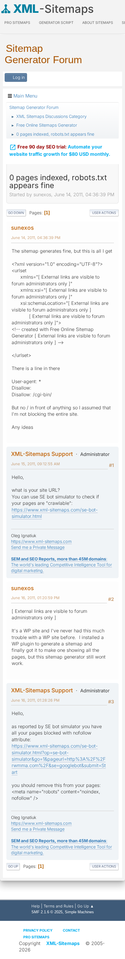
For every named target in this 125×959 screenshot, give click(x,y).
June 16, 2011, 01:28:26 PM (35, 700)
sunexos (22, 227)
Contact (71, 930)
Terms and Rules (59, 906)
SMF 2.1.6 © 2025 (47, 912)
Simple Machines (79, 912)
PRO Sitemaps (17, 22)
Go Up (13, 866)
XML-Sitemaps (63, 943)
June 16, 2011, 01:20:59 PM (35, 597)
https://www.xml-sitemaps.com (41, 541)
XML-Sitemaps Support (42, 453)
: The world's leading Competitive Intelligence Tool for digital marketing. (61, 564)
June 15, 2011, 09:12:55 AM (35, 463)
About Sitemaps (97, 22)
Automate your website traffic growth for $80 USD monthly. (59, 150)
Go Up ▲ (85, 906)
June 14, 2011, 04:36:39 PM (35, 237)
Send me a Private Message (38, 547)
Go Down (16, 213)
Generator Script (56, 22)
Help (35, 906)
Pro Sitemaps (36, 937)
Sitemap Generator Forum (43, 54)
